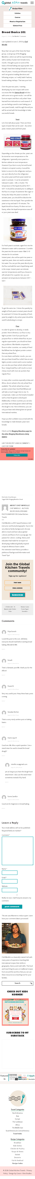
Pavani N (11, 686)
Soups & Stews (17, 1152)
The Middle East (17, 1128)
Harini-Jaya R (12, 738)
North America (17, 1113)
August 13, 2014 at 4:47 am (13, 663)
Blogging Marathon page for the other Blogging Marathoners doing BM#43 (17, 434)
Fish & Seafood (17, 1160)
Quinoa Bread (19, 93)
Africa (18, 1125)
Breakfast (17, 1143)
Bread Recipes (12, 497)
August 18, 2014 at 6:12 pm (16, 767)
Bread (21, 499)
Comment (6, 835)
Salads (17, 1155)
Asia (17, 1116)
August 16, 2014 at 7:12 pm (13, 715)
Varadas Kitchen (13, 712)
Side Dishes (17, 1146)
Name (4, 869)
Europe (17, 1119)
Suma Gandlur (13, 796)
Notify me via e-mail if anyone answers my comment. (16, 899)
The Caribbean (17, 1122)
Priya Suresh (12, 631)
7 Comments (22, 36)
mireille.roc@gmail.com (19, 764)
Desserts (17, 1157)
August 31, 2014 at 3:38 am (13, 799)
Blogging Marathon (14, 499)
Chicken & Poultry (17, 1149)
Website (5, 886)
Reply (3, 649)
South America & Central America (17, 1131)
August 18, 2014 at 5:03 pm (13, 741)
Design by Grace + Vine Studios (20, 1173)
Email (4, 878)
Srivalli (10, 660)
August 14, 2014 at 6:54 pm (13, 689)
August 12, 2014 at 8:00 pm (13, 634)
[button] (30, 459)
